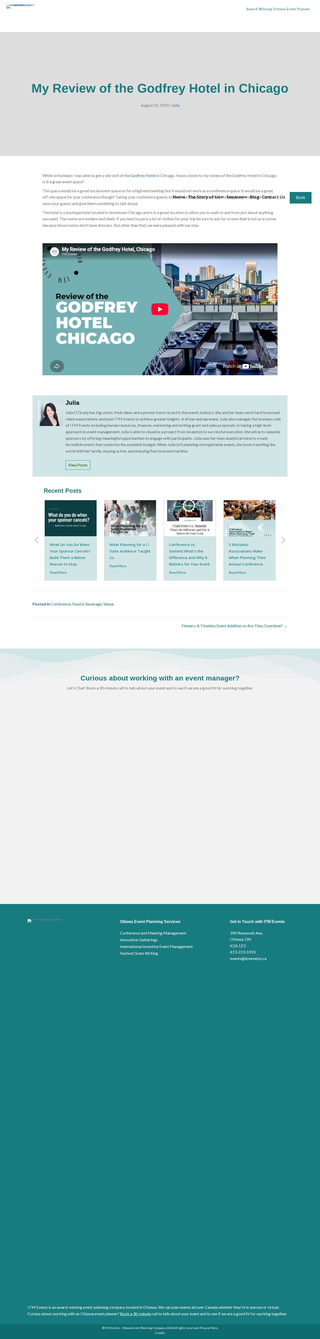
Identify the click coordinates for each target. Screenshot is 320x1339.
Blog (254, 197)
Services (235, 197)
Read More (58, 572)
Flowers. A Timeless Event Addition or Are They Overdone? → (235, 625)
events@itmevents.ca (248, 958)
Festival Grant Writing (139, 953)
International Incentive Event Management (156, 946)
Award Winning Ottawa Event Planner (278, 9)
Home (178, 197)
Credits (160, 1333)
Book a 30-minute (135, 1313)
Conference (61, 604)
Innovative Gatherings (139, 939)
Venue (108, 604)
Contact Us (273, 197)
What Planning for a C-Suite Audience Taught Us (130, 551)
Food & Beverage (87, 604)
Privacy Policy (209, 1328)
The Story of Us (204, 197)
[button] (222, 197)
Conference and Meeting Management (153, 932)
